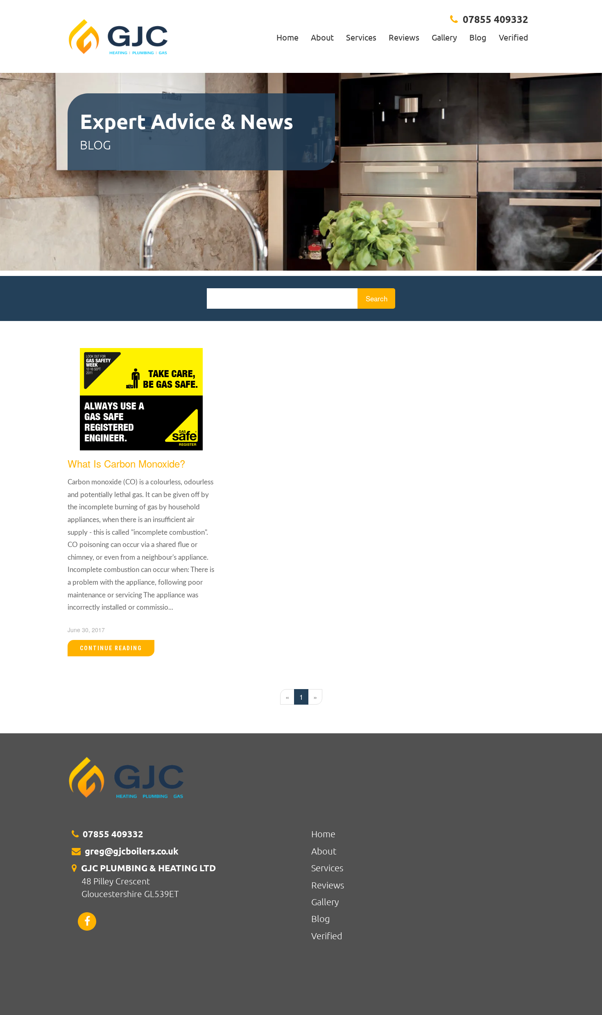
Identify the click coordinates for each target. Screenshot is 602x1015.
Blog (478, 37)
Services (361, 37)
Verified (513, 37)
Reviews (404, 37)
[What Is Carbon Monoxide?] (141, 398)
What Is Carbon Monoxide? (126, 463)
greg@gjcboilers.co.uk (132, 851)
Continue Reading (111, 648)
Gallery (444, 37)
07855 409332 (495, 19)
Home (287, 37)
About (322, 37)
